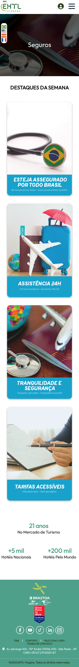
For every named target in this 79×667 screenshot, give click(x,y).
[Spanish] (4, 35)
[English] (4, 31)
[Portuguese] (4, 27)
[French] (4, 39)
